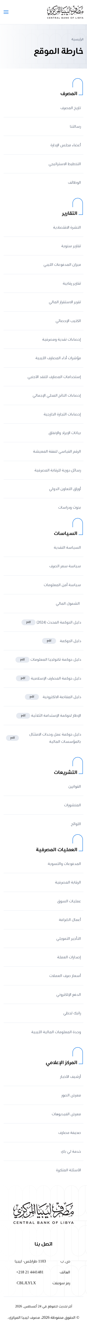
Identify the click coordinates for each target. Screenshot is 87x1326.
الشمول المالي (68, 603)
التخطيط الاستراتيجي (65, 164)
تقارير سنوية (71, 246)
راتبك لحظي (72, 1013)
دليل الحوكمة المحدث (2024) (53, 622)
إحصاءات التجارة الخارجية (62, 414)
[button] (6, 12)
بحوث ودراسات (69, 507)
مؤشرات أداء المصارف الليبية (58, 358)
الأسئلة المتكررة (68, 1170)
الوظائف (74, 182)
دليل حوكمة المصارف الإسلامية (51, 678)
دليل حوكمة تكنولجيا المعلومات (50, 659)
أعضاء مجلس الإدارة (66, 145)
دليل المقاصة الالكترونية (55, 697)
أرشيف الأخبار (70, 1077)
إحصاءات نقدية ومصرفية (61, 339)
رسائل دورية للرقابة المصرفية (58, 470)
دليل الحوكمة (64, 641)
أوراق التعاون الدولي (65, 489)
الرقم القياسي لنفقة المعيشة (57, 451)
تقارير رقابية (72, 283)
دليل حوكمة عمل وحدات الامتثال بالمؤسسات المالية (45, 738)
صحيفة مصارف (69, 1133)
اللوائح (76, 824)
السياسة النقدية (67, 547)
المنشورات (72, 805)
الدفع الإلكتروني (68, 994)
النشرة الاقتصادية (67, 227)
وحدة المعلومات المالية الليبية (56, 1032)
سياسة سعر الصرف (65, 566)
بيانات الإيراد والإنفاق (65, 433)
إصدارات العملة (69, 957)
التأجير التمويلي (68, 938)
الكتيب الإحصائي (68, 321)
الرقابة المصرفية (68, 882)
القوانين (74, 786)
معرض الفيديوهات (66, 1114)
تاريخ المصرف (70, 108)
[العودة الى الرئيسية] (65, 12)
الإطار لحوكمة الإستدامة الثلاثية (51, 715)
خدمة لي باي (71, 1151)
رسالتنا (75, 126)
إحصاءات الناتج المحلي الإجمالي (57, 395)
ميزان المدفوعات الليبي (62, 265)
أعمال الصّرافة (70, 920)
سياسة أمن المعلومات (62, 585)
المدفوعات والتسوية (64, 864)
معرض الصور (71, 1095)
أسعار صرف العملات (65, 976)
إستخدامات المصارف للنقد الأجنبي (54, 377)
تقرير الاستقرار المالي (65, 302)
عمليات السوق (69, 901)
